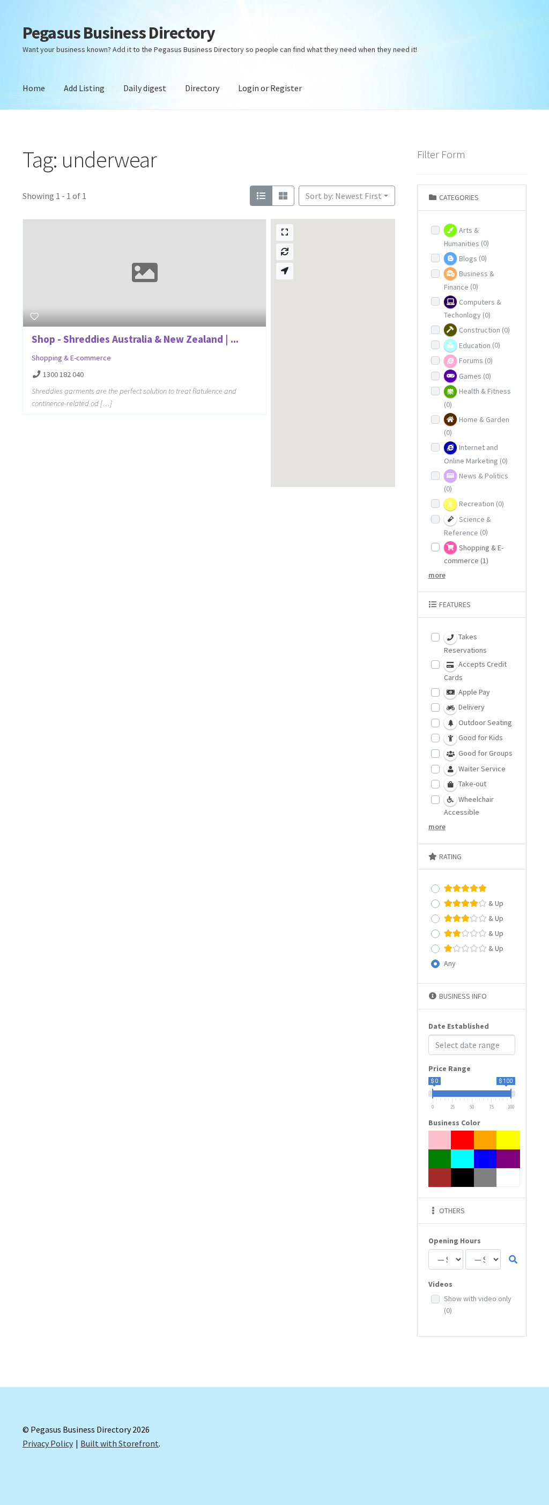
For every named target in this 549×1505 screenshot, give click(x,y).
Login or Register (270, 88)
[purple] (508, 1158)
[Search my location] (284, 271)
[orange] (486, 1140)
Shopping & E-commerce (71, 358)
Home (34, 88)
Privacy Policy (48, 1443)
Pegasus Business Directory (119, 32)
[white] (508, 1177)
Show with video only (477, 1305)
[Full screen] (284, 232)
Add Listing (84, 88)
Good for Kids (480, 737)
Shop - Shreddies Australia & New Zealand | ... (135, 339)
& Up (495, 903)
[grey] (486, 1177)
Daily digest (144, 88)
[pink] (440, 1140)
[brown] (440, 1177)
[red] (462, 1140)
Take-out (471, 783)
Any (450, 963)
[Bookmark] (34, 316)
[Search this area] (284, 252)
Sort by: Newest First (344, 195)
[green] (440, 1158)
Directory (202, 88)
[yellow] (508, 1140)
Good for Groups (485, 753)
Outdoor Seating (484, 722)
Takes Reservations (465, 643)
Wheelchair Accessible (469, 805)
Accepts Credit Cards (475, 670)
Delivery (471, 707)
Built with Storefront (119, 1443)
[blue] (486, 1158)
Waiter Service (481, 768)
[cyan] (462, 1158)
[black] (462, 1177)
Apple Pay (473, 692)
